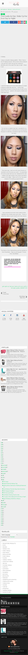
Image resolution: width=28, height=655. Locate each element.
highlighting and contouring (9, 579)
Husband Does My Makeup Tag (10, 483)
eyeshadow (5, 568)
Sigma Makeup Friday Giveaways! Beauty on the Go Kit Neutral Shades (16, 378)
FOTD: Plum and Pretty (8, 492)
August (4, 473)
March (4, 502)
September (5, 471)
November (5, 467)
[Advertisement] (14, 334)
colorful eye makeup (8, 561)
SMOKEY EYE (23, 288)
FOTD (4, 545)
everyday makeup (7, 565)
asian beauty (6, 552)
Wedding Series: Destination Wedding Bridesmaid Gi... (15, 486)
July (3, 475)
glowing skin (6, 576)
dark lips (5, 563)
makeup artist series (8, 581)
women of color (7, 592)
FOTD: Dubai (6, 481)
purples (18, 288)
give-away (5, 574)
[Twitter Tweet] (5, 22)
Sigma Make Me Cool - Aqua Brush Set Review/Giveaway (17, 369)
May (3, 479)
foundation (5, 572)
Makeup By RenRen (8, 650)
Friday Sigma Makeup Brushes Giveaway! (15, 360)
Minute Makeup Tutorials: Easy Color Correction (14, 489)
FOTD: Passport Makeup (9, 491)
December (5, 465)
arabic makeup (6, 550)
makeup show (6, 583)
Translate (12, 537)
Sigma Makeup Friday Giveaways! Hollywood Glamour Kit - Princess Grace (16, 351)
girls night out (5, 286)
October (4, 469)
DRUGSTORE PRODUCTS (9, 543)
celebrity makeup (7, 559)
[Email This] (24, 22)
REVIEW (5, 547)
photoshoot (5, 588)
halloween (5, 577)
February (4, 504)
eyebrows (5, 567)
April (3, 500)
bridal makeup (6, 556)
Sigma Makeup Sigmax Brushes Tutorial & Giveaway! (15, 387)
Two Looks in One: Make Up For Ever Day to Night (15, 496)
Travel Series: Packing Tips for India (11, 494)
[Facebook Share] (13, 22)
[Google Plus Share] (19, 22)
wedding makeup (7, 590)
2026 (2, 442)
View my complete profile (14, 648)
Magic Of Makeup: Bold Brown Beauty (12, 498)
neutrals (5, 585)
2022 (2, 451)
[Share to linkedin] (21, 22)
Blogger (16, 652)
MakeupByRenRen (15, 646)
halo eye (11, 286)
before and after (7, 554)
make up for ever (18, 286)
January (4, 506)
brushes (5, 558)
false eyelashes (7, 570)
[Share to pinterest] (20, 22)
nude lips (5, 586)
